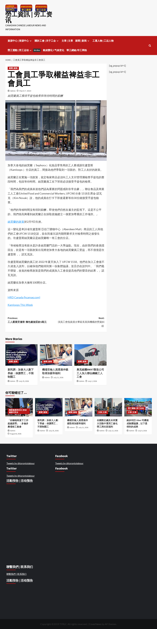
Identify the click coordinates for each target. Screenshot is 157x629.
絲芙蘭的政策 (16, 221)
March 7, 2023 (25, 91)
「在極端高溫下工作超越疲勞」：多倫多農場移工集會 (18, 423)
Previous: (27, 320)
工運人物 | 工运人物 (103, 40)
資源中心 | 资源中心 (18, 40)
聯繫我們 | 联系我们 (16, 574)
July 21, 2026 (58, 377)
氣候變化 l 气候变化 (53, 50)
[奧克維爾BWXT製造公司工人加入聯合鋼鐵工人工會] (90, 355)
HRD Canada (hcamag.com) (24, 297)
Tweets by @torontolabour (20, 463)
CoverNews (95, 624)
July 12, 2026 (113, 430)
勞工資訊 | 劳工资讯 (28, 17)
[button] (150, 45)
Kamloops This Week (20, 305)
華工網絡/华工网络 (77, 50)
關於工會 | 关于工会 (45, 40)
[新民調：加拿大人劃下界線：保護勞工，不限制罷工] (21, 355)
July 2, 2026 (92, 381)
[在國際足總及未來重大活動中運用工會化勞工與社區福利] (108, 407)
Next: (81, 322)
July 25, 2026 (24, 381)
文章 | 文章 (67, 40)
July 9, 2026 (142, 430)
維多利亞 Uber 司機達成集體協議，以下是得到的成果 (138, 423)
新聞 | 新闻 (81, 40)
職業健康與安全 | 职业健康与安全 (18, 411)
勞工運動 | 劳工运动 (24, 50)
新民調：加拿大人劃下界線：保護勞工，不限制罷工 (21, 373)
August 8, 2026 (15, 434)
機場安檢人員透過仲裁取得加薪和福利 (55, 371)
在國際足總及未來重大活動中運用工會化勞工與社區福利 (107, 423)
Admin (13, 91)
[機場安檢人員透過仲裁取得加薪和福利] (56, 355)
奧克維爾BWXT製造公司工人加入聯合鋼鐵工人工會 (90, 373)
